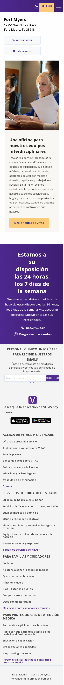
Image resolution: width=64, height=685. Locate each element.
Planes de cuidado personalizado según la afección (29, 527)
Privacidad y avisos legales (19, 473)
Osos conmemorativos (17, 601)
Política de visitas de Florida (20, 467)
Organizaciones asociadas (19, 646)
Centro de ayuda (41, 674)
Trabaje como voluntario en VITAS (24, 448)
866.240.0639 (24, 40)
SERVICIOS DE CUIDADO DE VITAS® (30, 493)
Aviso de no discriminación (19, 480)
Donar (6, 486)
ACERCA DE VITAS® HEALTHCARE (28, 435)
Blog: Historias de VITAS (18, 589)
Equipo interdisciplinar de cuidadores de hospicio (28, 535)
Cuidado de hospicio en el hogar (23, 499)
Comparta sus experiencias (20, 595)
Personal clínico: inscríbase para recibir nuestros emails (27, 661)
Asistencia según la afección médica (25, 569)
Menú (58, 6)
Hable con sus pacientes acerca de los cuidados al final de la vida (26, 633)
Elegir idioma (19, 674)
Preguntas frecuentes (35, 334)
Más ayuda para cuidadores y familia (25, 608)
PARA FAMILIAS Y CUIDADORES (26, 556)
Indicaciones (23, 51)
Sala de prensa (12, 454)
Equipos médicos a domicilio (20, 512)
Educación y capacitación (18, 640)
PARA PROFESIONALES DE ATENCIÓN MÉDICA (31, 616)
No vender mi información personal (30, 678)
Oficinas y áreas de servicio (20, 441)
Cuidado (8, 563)
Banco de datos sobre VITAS (20, 460)
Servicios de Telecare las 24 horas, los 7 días (30, 506)
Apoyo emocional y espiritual (21, 543)
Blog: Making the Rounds (18, 653)
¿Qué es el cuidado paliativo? (21, 519)
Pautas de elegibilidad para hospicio (25, 625)
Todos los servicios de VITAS (20, 549)
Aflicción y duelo (13, 582)
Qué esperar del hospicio (18, 576)
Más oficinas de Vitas (29, 222)
